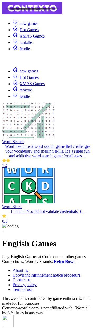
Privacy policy (25, 284)
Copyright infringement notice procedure (46, 275)
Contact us (21, 280)
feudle (25, 49)
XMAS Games (32, 36)
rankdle (26, 42)
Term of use (22, 289)
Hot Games (29, 30)
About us (20, 270)
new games (29, 23)
